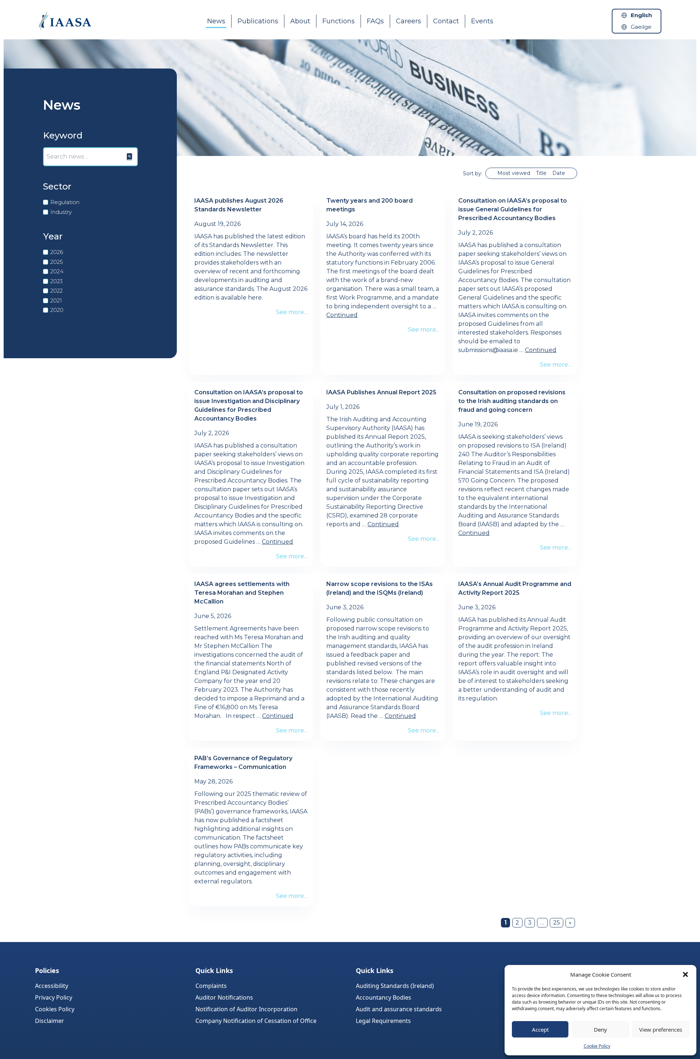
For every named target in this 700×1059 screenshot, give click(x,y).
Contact (446, 21)
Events (482, 21)
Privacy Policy (53, 997)
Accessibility (51, 986)
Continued (342, 315)
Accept (540, 1029)
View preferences (660, 1029)
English (641, 15)
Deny (600, 1029)
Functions (338, 21)
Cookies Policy (54, 1009)
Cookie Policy (597, 1046)
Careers (408, 21)
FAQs (375, 21)
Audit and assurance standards (399, 1009)
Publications (257, 21)
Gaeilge (641, 26)
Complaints (211, 986)
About (300, 21)
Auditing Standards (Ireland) (395, 986)
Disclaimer (49, 1021)
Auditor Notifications (224, 997)
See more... (291, 312)
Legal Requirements (383, 1021)
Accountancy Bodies (383, 997)
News (216, 21)
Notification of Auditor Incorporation (246, 1009)
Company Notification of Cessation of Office (255, 1021)
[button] (685, 974)
